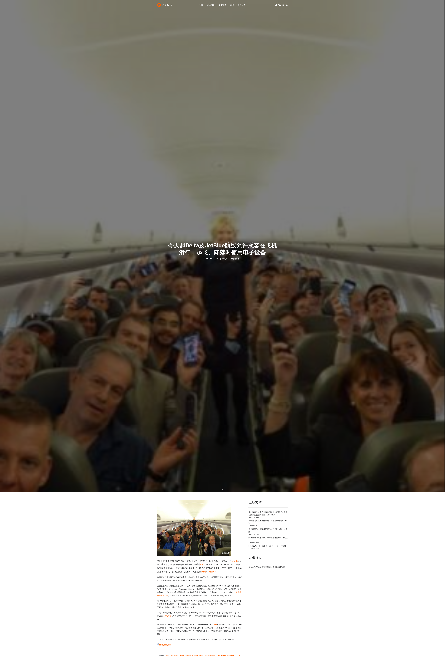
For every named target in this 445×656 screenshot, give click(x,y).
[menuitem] (201, 5)
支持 (215, 624)
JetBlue (212, 572)
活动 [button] (232, 5)
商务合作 (241, 5)
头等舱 (235, 561)
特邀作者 (236, 259)
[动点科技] (164, 5)
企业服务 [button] (211, 5)
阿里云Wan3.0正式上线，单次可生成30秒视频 (267, 546)
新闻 (225, 259)
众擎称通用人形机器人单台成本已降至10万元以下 (268, 539)
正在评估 (167, 616)
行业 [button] (201, 5)
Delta (203, 572)
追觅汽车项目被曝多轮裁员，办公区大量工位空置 (267, 530)
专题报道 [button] (222, 5)
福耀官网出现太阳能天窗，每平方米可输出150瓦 (267, 522)
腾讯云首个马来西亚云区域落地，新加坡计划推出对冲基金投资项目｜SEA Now (267, 513)
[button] (276, 5)
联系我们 (280, 567)
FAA (201, 564)
